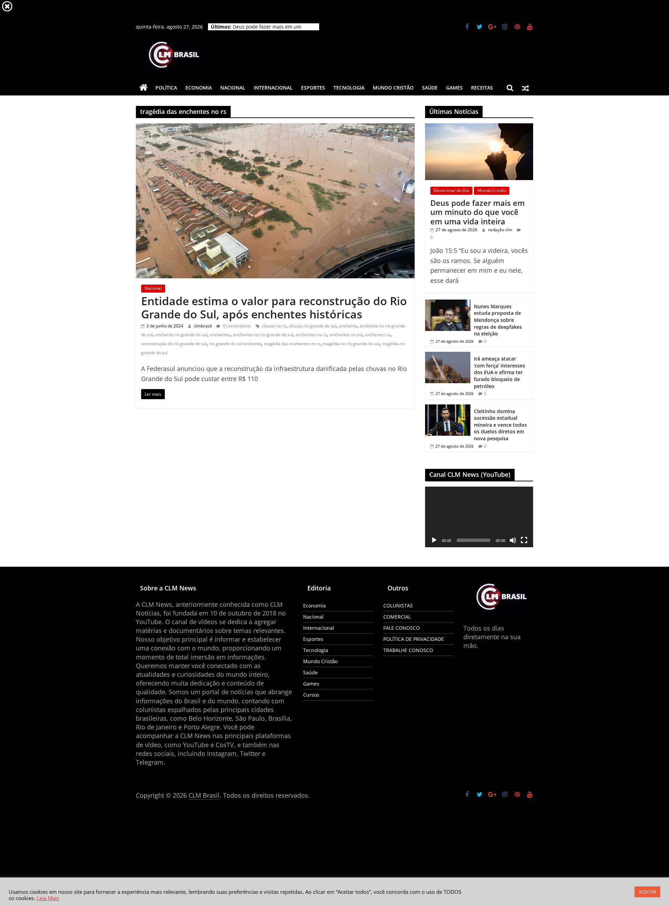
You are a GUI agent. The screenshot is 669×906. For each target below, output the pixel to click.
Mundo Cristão (393, 87)
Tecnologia (348, 87)
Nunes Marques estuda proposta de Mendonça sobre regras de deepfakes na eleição (498, 320)
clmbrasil (203, 326)
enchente (348, 326)
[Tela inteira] (524, 540)
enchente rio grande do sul (181, 335)
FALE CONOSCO (401, 628)
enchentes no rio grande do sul (263, 335)
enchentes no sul (346, 335)
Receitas (482, 87)
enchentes (220, 335)
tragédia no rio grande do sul (351, 344)
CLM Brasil (204, 795)
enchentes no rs (311, 335)
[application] (479, 517)
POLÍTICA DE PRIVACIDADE (413, 639)
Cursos (311, 694)
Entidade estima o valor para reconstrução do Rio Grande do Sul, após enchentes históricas (274, 307)
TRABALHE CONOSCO (408, 650)
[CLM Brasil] (143, 87)
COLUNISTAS (398, 605)
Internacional (273, 87)
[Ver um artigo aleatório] (525, 87)
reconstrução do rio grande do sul (174, 344)
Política (166, 87)
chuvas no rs (274, 326)
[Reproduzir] (434, 540)
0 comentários (236, 326)
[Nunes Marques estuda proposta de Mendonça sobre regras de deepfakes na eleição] (447, 303)
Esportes (313, 87)
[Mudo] (512, 540)
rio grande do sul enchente (235, 344)
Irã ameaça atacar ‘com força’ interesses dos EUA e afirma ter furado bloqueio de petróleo (499, 372)
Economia (198, 87)
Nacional (232, 87)
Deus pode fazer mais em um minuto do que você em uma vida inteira (477, 212)
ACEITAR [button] (647, 892)
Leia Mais (48, 898)
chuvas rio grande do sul (312, 326)
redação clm (500, 230)
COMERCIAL (397, 616)
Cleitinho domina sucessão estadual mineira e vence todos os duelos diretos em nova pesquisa (500, 425)
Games (454, 87)
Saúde (430, 87)
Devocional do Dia (451, 190)
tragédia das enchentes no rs (292, 344)
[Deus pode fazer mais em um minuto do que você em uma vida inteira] (479, 127)
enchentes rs (377, 335)
